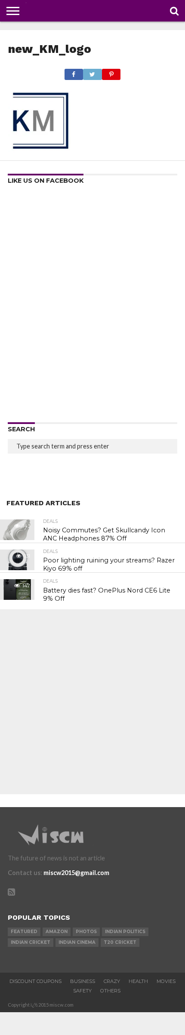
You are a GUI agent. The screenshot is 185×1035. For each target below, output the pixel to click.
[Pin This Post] (111, 72)
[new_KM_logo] (40, 150)
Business (82, 981)
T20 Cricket (120, 942)
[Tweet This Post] (92, 72)
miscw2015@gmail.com (76, 872)
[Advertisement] (92, 306)
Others (110, 991)
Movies (166, 981)
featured (24, 931)
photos (86, 931)
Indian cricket (30, 942)
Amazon (57, 931)
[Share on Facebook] (74, 72)
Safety (82, 991)
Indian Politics (125, 931)
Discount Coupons (35, 981)
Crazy (112, 981)
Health (138, 981)
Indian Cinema (77, 942)
